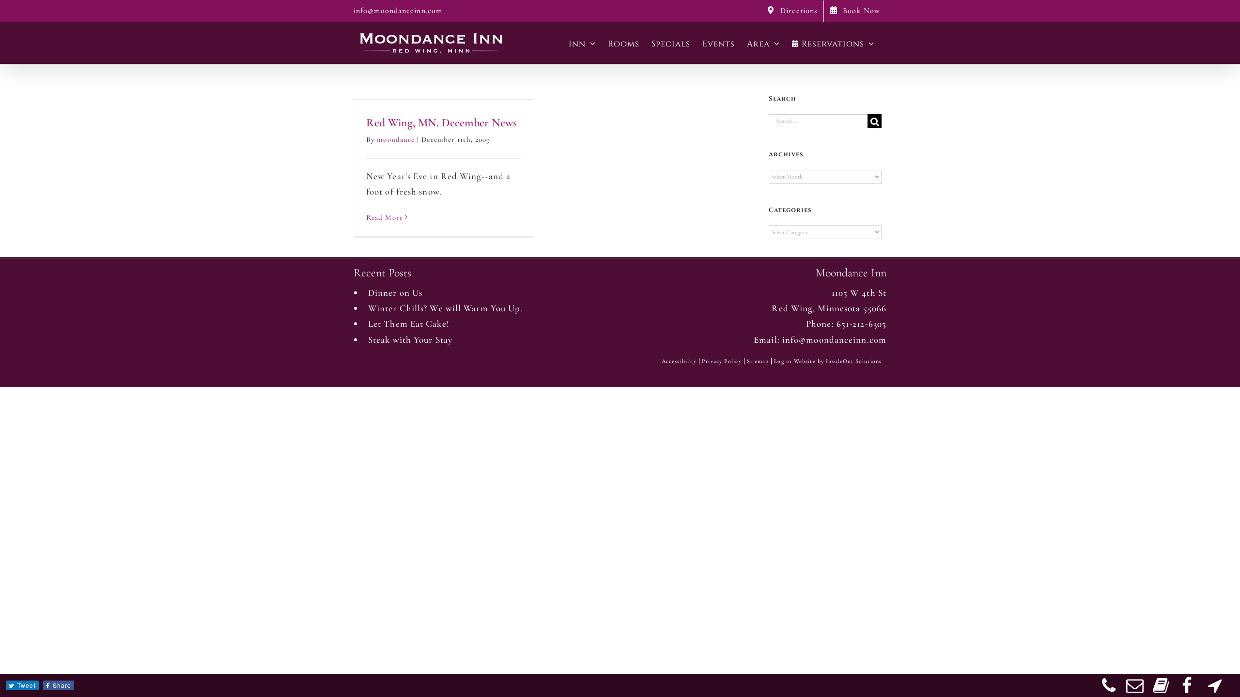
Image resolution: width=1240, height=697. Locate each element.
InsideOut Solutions (854, 361)
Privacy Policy (721, 361)
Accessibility (679, 361)
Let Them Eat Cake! (409, 323)
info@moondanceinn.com (398, 10)
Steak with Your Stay (410, 339)
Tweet (26, 685)
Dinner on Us (395, 292)
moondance (396, 139)
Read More (384, 217)
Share (62, 685)
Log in (782, 361)
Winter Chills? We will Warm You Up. (445, 308)
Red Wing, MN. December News (441, 123)
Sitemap (758, 361)
